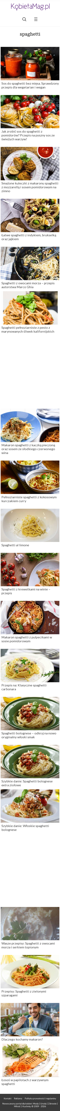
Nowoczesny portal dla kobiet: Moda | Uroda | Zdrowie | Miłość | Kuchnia (30, 1105)
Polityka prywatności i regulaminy (40, 1098)
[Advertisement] (30, 372)
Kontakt (7, 1098)
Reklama (18, 1098)
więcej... (30, 40)
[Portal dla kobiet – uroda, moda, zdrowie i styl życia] (30, 7)
